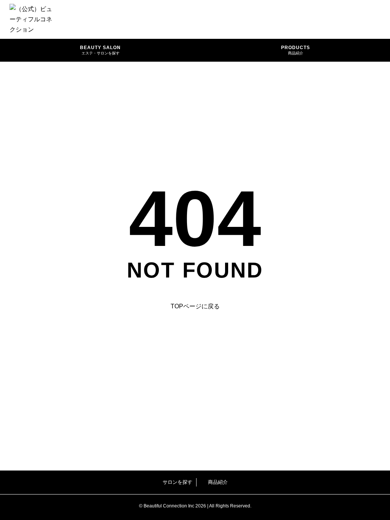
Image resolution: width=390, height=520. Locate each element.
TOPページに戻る (195, 306)
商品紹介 (218, 482)
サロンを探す (177, 482)
